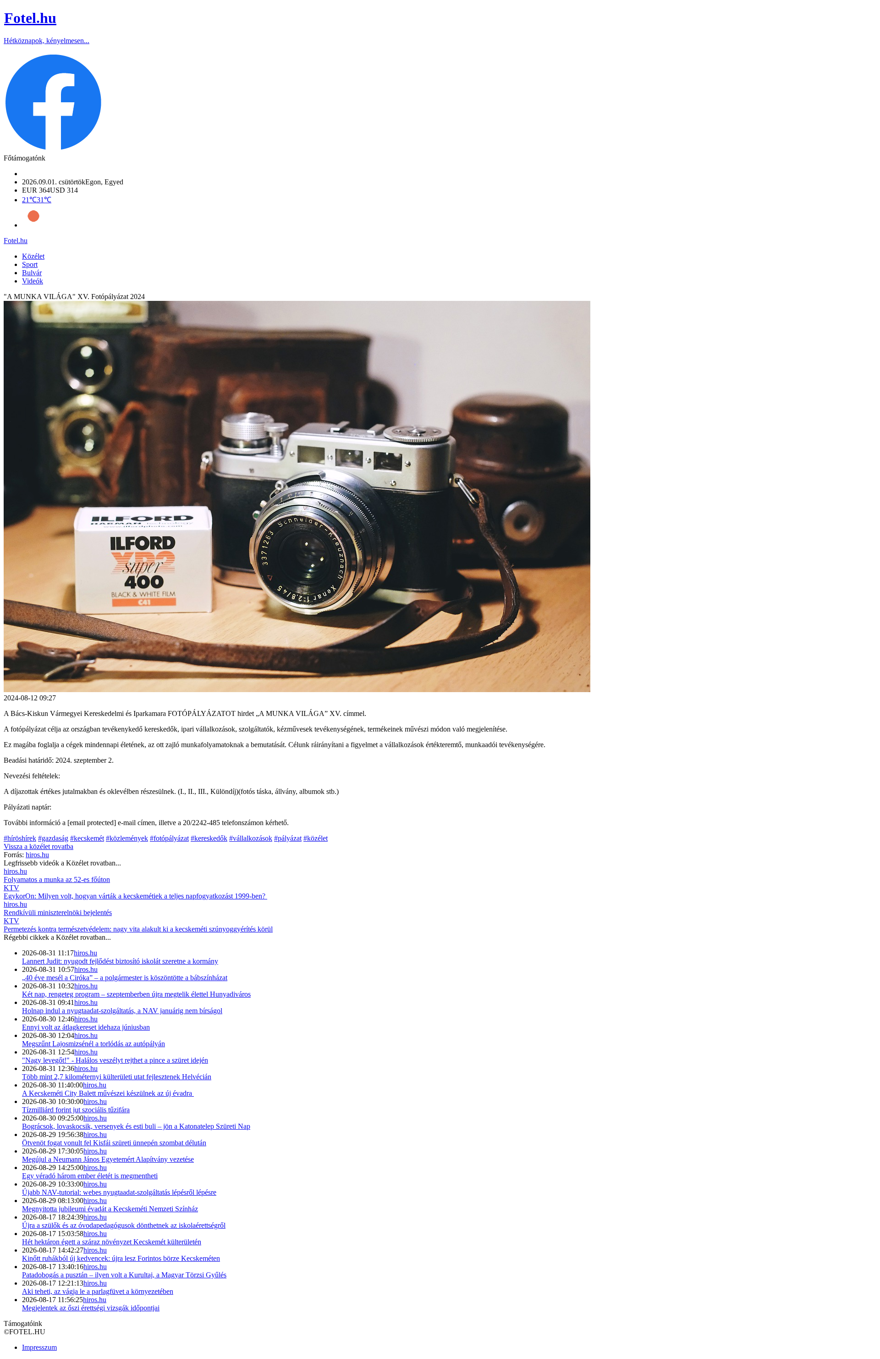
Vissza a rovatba (38, 846)
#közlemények (127, 838)
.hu (16, 240)
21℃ (36, 200)
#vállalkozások (250, 838)
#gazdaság (53, 838)
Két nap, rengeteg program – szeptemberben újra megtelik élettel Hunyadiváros (136, 994)
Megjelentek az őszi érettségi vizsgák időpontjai (91, 1308)
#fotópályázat (169, 838)
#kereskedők (209, 838)
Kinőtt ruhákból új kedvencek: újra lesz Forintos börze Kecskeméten (121, 1258)
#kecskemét (87, 838)
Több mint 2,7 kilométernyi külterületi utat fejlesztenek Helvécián (116, 1077)
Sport (30, 264)
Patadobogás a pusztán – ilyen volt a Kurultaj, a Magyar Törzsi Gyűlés (124, 1275)
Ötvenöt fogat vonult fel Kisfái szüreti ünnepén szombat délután (114, 1143)
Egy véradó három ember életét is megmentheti (90, 1176)
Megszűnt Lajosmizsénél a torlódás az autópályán (93, 1044)
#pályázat (288, 838)
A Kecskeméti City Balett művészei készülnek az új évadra (108, 1093)
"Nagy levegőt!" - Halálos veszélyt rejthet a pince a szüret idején (115, 1060)
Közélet (33, 256)
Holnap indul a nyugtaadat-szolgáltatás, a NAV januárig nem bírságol (122, 1011)
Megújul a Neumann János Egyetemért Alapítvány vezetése (108, 1159)
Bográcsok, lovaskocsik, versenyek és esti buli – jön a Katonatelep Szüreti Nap (136, 1126)
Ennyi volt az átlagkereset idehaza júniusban (86, 1027)
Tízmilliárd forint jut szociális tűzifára (76, 1110)
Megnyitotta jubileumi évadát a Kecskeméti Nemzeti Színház (110, 1209)
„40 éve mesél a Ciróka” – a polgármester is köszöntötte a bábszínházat (124, 978)
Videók (32, 281)
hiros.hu (85, 953)
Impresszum (39, 1347)
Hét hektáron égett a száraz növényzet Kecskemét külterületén (111, 1242)
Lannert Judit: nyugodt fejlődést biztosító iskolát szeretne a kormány (120, 961)
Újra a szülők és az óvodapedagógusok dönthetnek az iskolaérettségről (124, 1225)
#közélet (315, 838)
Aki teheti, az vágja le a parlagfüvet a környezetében (97, 1291)
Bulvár (32, 273)
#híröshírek (20, 838)
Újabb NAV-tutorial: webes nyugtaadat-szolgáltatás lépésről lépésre (119, 1192)
